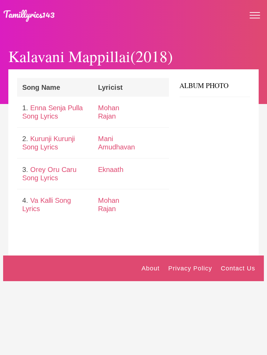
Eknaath (110, 169)
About (150, 268)
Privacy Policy (190, 268)
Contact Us (238, 268)
